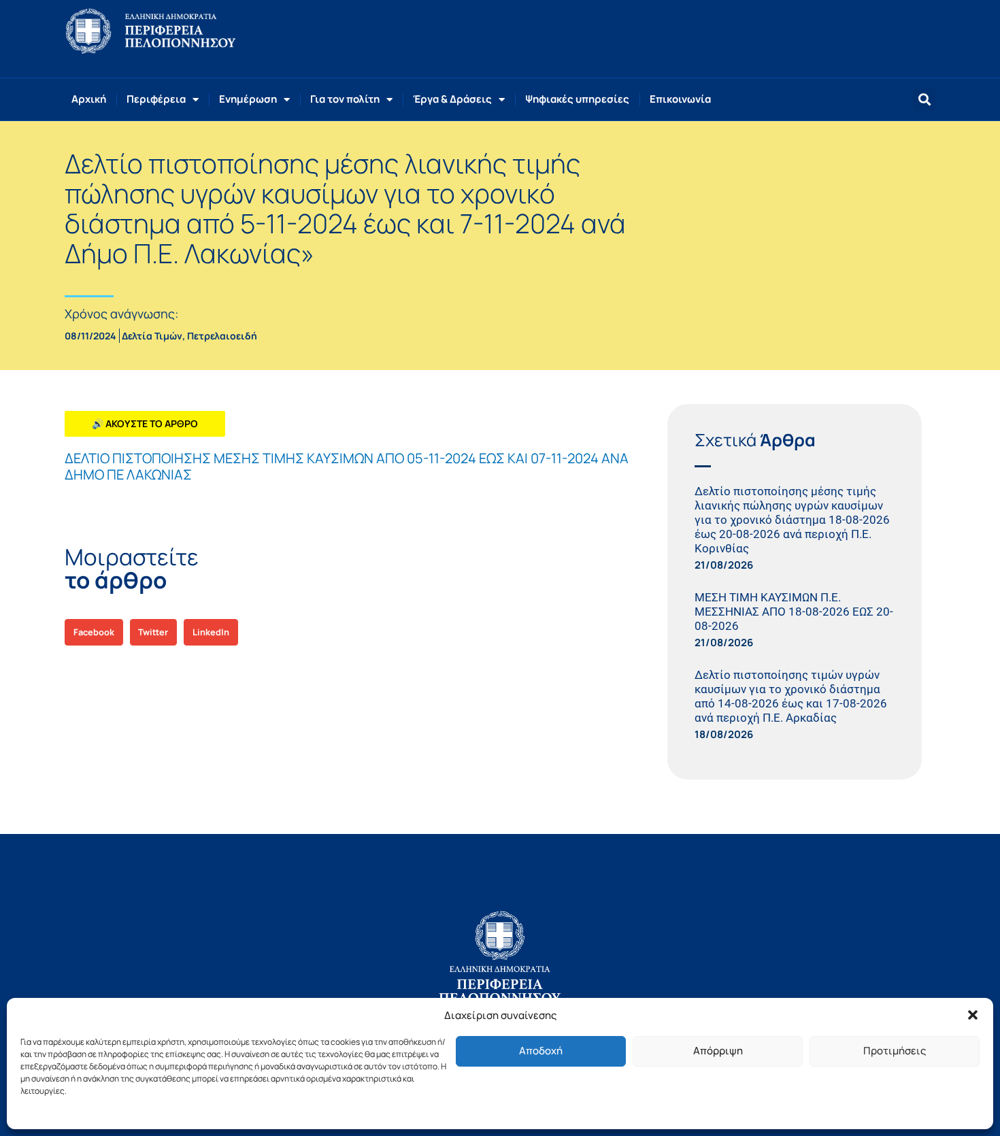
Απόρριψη (718, 1050)
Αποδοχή (541, 1050)
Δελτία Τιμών (152, 335)
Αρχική (88, 99)
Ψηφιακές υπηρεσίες (577, 99)
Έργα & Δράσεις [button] (452, 99)
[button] (973, 1015)
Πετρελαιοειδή (222, 335)
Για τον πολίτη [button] (345, 99)
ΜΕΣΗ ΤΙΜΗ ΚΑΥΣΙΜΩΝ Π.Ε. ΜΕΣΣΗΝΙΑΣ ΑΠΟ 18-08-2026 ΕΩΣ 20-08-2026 (794, 611)
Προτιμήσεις (894, 1050)
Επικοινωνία (680, 99)
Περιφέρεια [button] (156, 99)
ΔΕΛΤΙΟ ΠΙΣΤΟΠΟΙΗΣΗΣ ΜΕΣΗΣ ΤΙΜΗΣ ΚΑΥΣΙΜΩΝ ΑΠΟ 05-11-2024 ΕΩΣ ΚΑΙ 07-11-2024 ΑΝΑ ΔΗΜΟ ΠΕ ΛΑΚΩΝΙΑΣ (347, 466)
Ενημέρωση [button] (248, 99)
